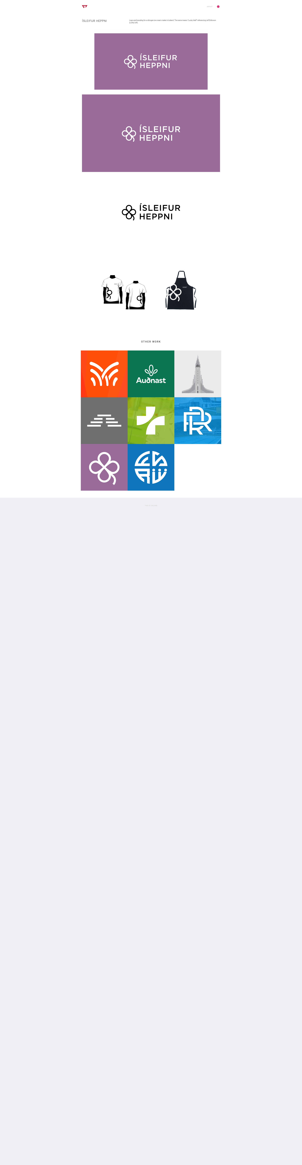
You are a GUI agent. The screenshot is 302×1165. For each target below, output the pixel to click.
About (210, 6)
